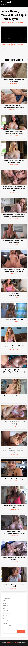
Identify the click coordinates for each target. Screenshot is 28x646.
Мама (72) (5, 603)
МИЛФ (3, 48)
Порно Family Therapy (12, 642)
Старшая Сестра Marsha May (14, 479)
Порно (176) (6, 618)
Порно (13, 44)
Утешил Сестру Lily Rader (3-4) (14, 320)
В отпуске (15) (6, 598)
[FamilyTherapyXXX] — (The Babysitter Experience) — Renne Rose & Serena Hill (14, 188)
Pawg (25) (5, 600)
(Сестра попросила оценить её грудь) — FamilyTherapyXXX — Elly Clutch (14, 346)
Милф (8, 44)
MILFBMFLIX (5, 22)
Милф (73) (5, 605)
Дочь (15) (5, 615)
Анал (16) (5, 610)
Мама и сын (20, 44)
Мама (3, 44)
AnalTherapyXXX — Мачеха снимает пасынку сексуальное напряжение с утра (14, 450)
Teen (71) (5, 608)
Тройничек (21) (7, 626)
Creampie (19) (6, 613)
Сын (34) (5, 623)
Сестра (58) (6, 621)
